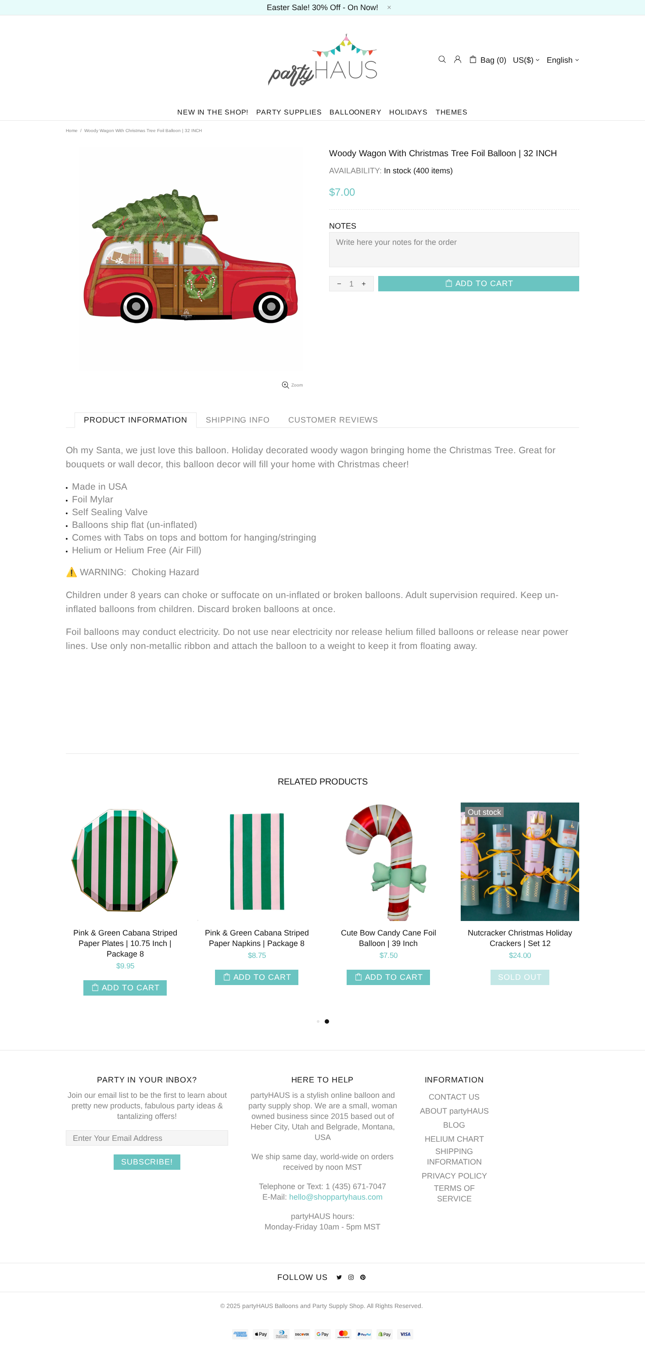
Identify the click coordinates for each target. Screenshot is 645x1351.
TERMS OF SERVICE (454, 1193)
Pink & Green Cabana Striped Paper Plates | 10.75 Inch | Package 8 (125, 943)
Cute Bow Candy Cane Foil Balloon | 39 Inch (388, 938)
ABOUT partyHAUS (454, 1111)
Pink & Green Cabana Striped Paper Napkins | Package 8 (257, 938)
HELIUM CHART (454, 1139)
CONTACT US (454, 1097)
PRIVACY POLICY (454, 1176)
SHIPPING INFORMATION (454, 1156)
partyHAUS (322, 59)
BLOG (454, 1125)
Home (72, 130)
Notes (342, 226)
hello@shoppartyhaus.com (336, 1197)
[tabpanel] (388, 903)
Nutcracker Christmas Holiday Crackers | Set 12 (520, 938)
